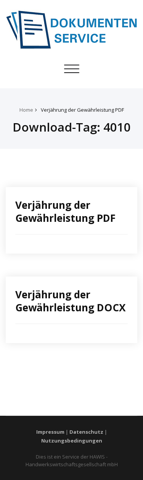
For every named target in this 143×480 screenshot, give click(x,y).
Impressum (50, 431)
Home (26, 109)
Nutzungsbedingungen (71, 440)
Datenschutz (86, 431)
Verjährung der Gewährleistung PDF (82, 109)
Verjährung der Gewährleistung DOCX (70, 301)
